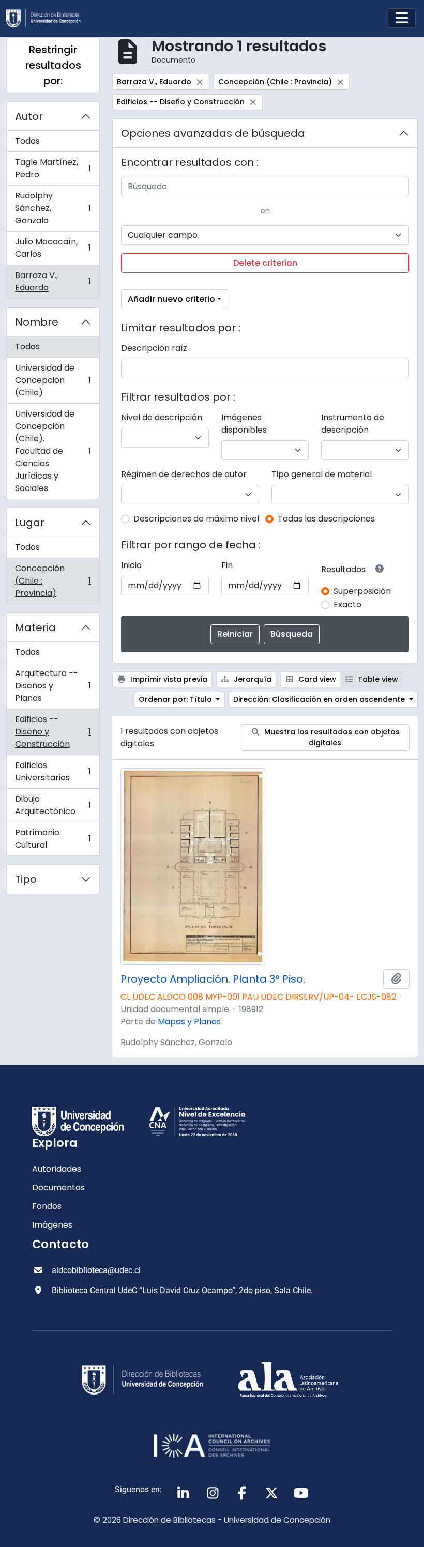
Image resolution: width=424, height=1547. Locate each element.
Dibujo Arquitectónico (52, 805)
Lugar (29, 522)
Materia (35, 627)
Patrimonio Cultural (52, 838)
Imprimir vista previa (167, 679)
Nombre (36, 322)
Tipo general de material (321, 474)
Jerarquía (251, 679)
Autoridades (56, 1169)
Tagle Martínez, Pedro (52, 168)
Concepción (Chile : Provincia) (52, 580)
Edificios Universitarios (52, 771)
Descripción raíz (154, 348)
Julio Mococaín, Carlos (52, 248)
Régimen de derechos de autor (184, 474)
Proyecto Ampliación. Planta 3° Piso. (212, 979)
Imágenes (52, 1225)
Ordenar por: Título (176, 699)
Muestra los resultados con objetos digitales (331, 737)
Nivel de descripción (161, 417)
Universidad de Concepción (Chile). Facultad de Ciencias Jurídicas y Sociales (52, 451)
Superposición (362, 591)
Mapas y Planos (189, 1022)
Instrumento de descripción (352, 423)
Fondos (47, 1206)
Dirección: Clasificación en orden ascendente (320, 699)
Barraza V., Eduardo (52, 281)
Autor (29, 116)
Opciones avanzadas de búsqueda (213, 133)
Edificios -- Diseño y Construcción (52, 731)
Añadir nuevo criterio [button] (171, 299)
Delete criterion (265, 263)
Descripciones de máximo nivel (196, 519)
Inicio (131, 565)
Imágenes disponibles (244, 423)
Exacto (347, 604)
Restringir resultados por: (53, 65)
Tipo (26, 879)
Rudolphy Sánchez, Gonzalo (52, 208)
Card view (316, 679)
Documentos (58, 1187)
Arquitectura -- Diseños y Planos (52, 685)
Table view (377, 679)
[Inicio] (47, 18)
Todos (27, 141)
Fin (227, 565)
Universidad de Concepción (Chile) (52, 380)
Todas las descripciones (326, 519)
